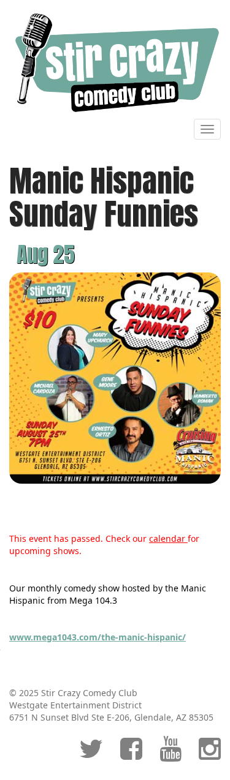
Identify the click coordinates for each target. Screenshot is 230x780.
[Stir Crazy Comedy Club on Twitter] (91, 754)
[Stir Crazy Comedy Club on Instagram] (210, 754)
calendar (168, 538)
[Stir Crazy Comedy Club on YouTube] (170, 754)
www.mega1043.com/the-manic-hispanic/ (97, 637)
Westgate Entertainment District (75, 705)
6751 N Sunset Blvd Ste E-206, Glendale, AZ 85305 (111, 717)
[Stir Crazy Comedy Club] (115, 62)
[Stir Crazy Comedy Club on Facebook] (131, 754)
